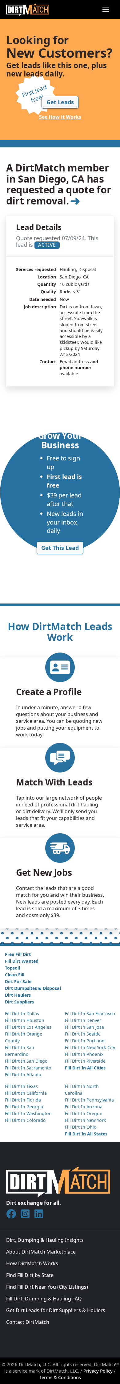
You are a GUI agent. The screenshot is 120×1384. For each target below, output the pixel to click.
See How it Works (60, 116)
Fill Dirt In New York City (90, 1047)
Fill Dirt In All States (86, 1134)
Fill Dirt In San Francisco (90, 1013)
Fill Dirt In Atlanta (23, 1074)
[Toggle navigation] (106, 9)
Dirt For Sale (18, 981)
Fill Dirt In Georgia (24, 1107)
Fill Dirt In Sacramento (28, 1068)
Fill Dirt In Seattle (83, 1034)
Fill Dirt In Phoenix (84, 1054)
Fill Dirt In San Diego (26, 1061)
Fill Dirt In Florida (23, 1100)
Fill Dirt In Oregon (83, 1113)
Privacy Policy (98, 1371)
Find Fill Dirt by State (30, 1275)
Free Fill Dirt (18, 954)
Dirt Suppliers (19, 1002)
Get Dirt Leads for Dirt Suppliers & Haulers (55, 1310)
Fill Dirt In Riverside (85, 1061)
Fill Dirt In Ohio (81, 1127)
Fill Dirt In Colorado (25, 1120)
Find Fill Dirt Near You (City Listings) (47, 1286)
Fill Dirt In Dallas (22, 1013)
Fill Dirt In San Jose (84, 1027)
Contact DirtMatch (27, 1322)
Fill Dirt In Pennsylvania (89, 1100)
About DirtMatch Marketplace (41, 1251)
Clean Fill (14, 975)
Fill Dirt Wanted (21, 961)
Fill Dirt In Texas (21, 1086)
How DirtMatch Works (32, 1263)
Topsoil (12, 968)
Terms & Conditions (60, 1377)
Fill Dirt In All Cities (85, 1068)
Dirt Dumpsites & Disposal (33, 988)
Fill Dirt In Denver (83, 1020)
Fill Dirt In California (26, 1093)
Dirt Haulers (18, 995)
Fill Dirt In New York (85, 1120)
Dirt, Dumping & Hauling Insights (45, 1240)
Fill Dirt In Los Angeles (28, 1027)
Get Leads (60, 102)
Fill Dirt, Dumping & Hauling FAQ (44, 1298)
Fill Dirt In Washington (28, 1113)
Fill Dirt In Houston (24, 1020)
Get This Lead (60, 547)
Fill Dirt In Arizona (83, 1107)
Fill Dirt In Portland (85, 1041)
